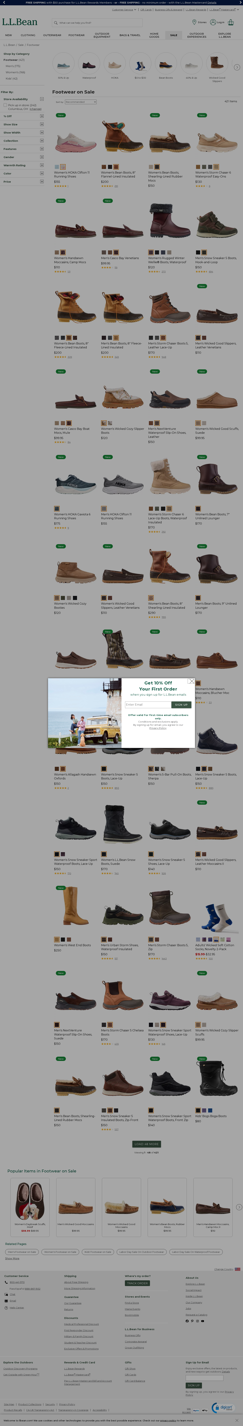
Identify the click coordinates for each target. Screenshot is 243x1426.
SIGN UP (181, 705)
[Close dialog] (191, 681)
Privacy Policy (158, 728)
